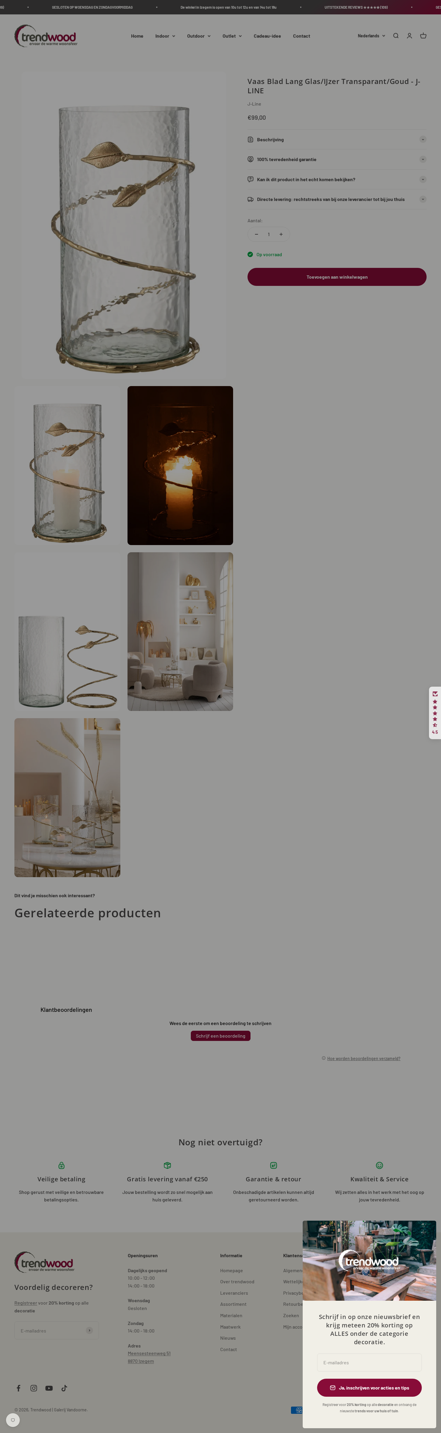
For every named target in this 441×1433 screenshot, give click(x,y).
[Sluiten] (424, 1233)
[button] (435, 713)
